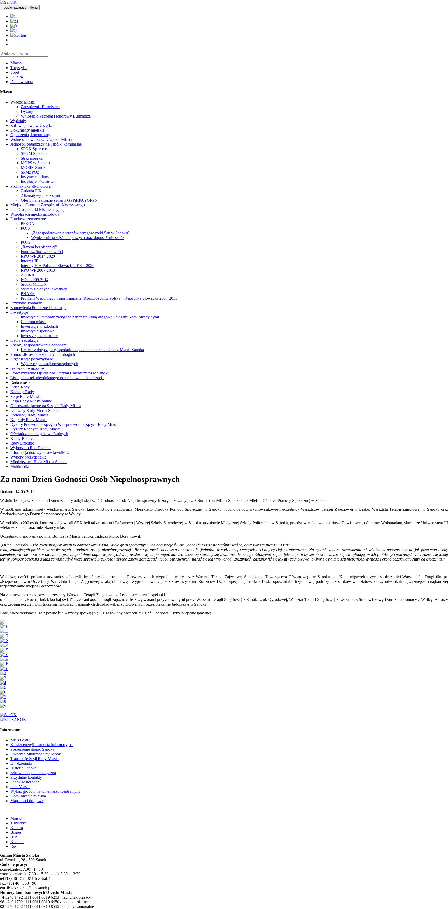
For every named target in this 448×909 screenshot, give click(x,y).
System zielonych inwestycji (44, 289)
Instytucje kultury (35, 177)
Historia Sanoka (23, 768)
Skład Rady (20, 387)
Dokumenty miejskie (27, 130)
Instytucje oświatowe (38, 181)
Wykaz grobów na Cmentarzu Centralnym (45, 791)
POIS (25, 228)
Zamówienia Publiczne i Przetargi (38, 307)
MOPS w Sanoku (35, 163)
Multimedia (19, 466)
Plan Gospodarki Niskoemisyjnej (37, 209)
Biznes (16, 832)
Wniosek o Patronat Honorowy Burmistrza (56, 116)
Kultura (16, 77)
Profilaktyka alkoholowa (30, 186)
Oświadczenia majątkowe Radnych (39, 434)
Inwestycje (19, 312)
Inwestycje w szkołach (39, 326)
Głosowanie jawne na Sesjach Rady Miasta (45, 406)
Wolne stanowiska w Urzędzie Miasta (41, 139)
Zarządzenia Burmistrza (40, 107)
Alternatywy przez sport (40, 195)
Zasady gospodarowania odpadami (38, 345)
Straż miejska (32, 158)
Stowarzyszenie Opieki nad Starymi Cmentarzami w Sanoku (59, 373)
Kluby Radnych (23, 438)
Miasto (16, 63)
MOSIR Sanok (33, 167)
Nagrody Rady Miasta (28, 420)
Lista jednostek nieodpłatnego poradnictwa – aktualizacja (57, 377)
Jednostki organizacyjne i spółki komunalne (46, 144)
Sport (14, 72)
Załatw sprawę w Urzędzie (32, 125)
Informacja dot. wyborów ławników (39, 452)
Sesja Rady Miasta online (31, 401)
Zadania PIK (31, 191)
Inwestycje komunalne (39, 335)
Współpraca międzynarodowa (34, 214)
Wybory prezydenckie (28, 457)
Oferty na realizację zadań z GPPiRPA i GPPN (59, 200)
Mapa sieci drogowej (27, 800)
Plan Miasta (20, 786)
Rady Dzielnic (22, 443)
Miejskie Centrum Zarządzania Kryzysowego (47, 205)
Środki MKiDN (34, 284)
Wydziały (18, 121)
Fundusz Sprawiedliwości (42, 251)
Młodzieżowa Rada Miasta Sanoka (38, 462)
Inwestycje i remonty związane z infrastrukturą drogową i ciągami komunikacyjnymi (90, 317)
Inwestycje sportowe (37, 331)
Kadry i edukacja (24, 340)
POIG (26, 242)
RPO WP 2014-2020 (38, 256)
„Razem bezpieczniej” (39, 247)
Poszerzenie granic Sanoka (32, 749)
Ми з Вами (20, 740)
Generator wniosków (27, 368)
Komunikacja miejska (28, 796)
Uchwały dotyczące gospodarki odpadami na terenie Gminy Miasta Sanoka (82, 349)
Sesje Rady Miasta (25, 396)
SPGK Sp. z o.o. (34, 149)
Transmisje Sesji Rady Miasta (34, 758)
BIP (13, 837)
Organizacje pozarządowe (31, 359)
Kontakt (17, 841)
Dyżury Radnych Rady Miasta (35, 429)
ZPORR (27, 275)
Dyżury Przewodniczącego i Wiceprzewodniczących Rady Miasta (64, 424)
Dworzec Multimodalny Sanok (35, 754)
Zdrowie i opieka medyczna (33, 772)
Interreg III (29, 261)
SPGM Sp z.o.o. (34, 153)
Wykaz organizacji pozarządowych (49, 363)
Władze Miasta (22, 102)
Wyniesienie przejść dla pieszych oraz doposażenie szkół (77, 237)
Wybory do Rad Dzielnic (30, 448)
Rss (13, 846)
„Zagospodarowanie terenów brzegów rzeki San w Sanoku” (80, 233)
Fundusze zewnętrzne (28, 219)
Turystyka (18, 67)
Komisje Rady (22, 391)
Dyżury (27, 111)
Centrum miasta (33, 321)
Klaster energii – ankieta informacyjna (41, 744)
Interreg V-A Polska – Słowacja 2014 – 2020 (57, 265)
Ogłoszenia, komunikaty (30, 135)
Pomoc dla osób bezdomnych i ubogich (42, 354)
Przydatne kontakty (26, 303)
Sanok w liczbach (24, 782)
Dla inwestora (21, 81)
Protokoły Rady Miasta (29, 415)
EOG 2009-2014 (34, 279)
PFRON (27, 223)
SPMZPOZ (30, 172)
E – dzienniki (21, 763)
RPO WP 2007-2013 (38, 270)
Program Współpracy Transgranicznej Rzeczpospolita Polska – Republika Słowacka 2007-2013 (99, 298)
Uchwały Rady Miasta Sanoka (35, 410)
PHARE (28, 293)
